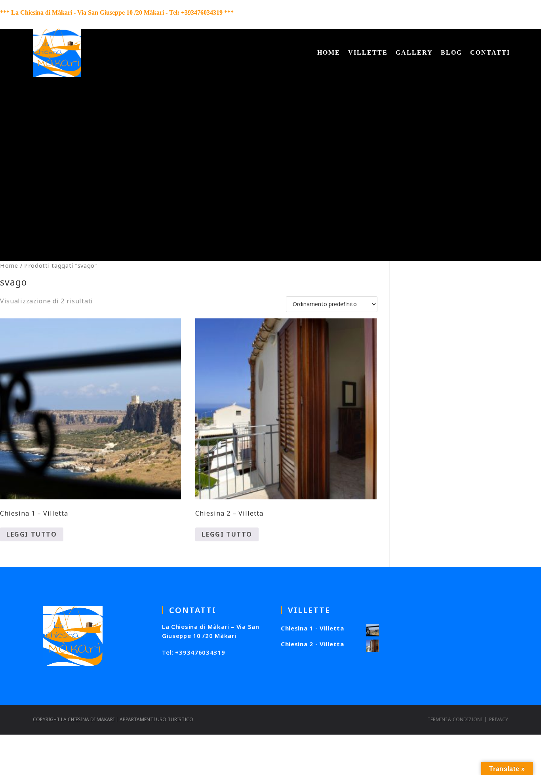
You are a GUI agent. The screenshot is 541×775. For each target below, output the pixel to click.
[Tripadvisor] (523, 14)
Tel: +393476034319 (193, 652)
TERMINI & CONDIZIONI (454, 719)
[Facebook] (493, 14)
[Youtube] (510, 14)
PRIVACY (498, 719)
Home (9, 265)
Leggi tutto (31, 534)
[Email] (535, 14)
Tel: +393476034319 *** (201, 12)
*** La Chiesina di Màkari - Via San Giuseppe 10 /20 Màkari (82, 12)
